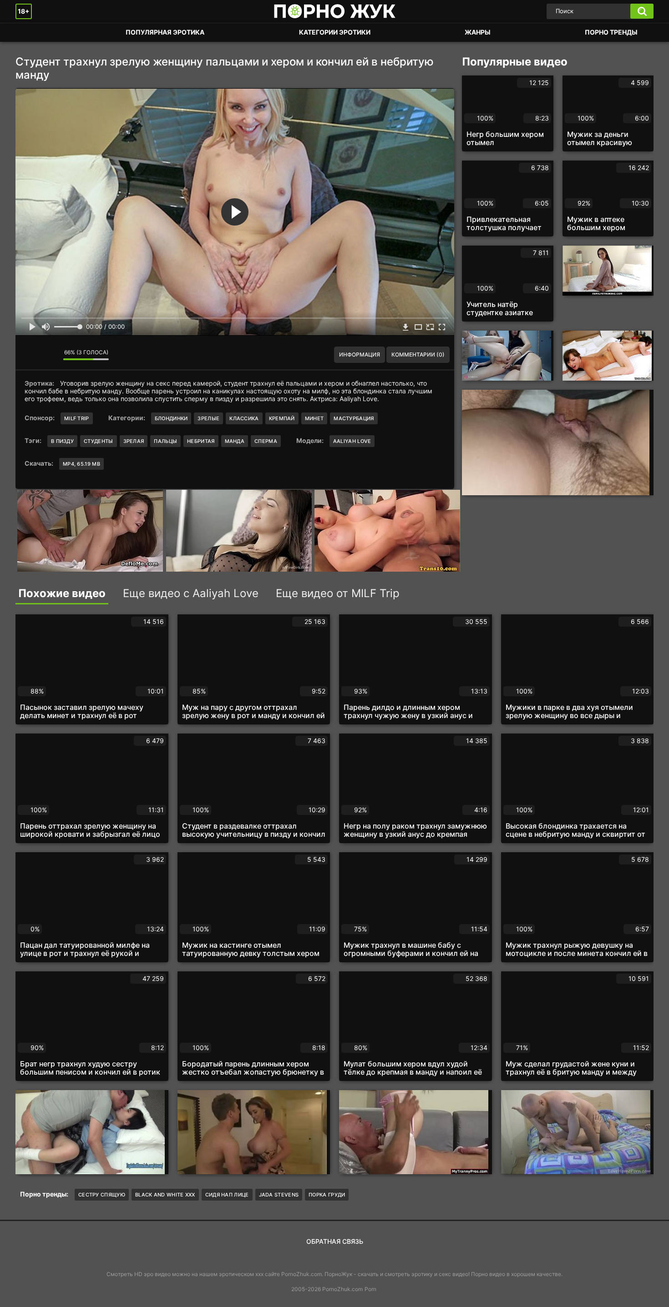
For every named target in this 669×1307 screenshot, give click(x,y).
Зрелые (208, 418)
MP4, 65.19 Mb (81, 464)
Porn (370, 1289)
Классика (243, 418)
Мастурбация (354, 418)
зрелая (133, 441)
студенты (98, 441)
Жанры (478, 32)
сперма (265, 441)
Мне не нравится (50, 355)
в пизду (62, 441)
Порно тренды (611, 32)
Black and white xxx (165, 1194)
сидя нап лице (227, 1194)
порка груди (327, 1194)
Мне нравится (29, 355)
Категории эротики (334, 32)
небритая (200, 441)
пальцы (165, 441)
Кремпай (282, 418)
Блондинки (171, 418)
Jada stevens (279, 1194)
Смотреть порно (31, 32)
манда (235, 441)
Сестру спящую (101, 1194)
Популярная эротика (165, 32)
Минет (314, 418)
